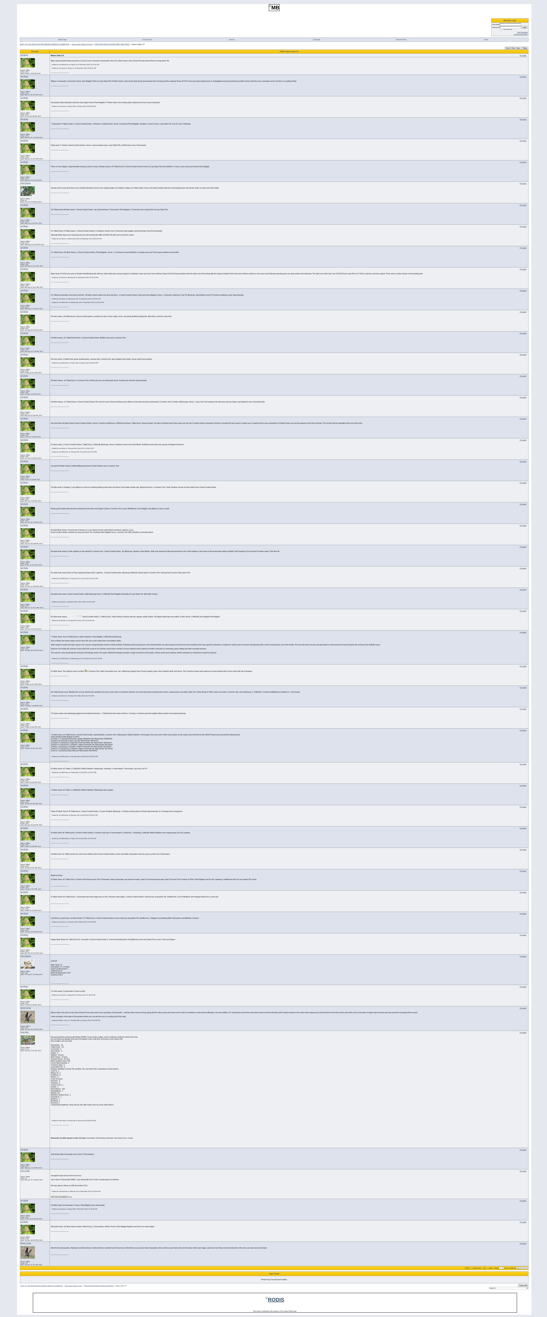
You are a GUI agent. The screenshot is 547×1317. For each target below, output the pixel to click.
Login (524, 27)
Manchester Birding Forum (82, 44)
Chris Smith (25, 1171)
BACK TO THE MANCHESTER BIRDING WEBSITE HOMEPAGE (44, 44)
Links (486, 40)
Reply (525, 48)
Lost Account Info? (521, 34)
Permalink (523, 55)
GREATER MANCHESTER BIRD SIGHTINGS (112, 44)
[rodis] (275, 1300)
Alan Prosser (26, 183)
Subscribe (523, 1285)
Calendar (316, 40)
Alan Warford (26, 956)
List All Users (147, 40)
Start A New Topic (513, 48)
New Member (522, 32)
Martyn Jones (26, 1008)
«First (467, 1268)
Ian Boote (24, 55)
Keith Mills (25, 1032)
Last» (491, 1268)
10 (484, 1268)
